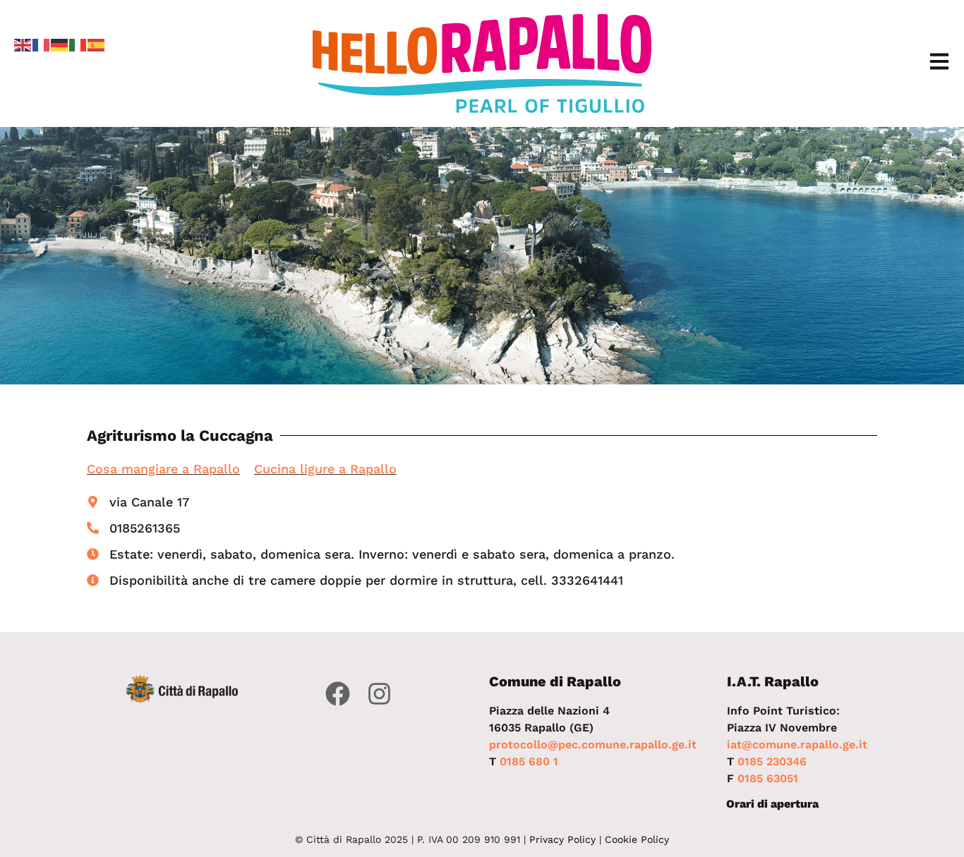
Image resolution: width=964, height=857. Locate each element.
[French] (41, 43)
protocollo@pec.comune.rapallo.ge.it (593, 744)
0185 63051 (767, 778)
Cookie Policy (637, 839)
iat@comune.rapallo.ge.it (797, 744)
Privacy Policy (562, 839)
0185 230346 (772, 761)
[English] (23, 43)
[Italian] (78, 43)
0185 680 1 (529, 761)
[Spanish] (97, 43)
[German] (60, 43)
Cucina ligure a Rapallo (325, 468)
